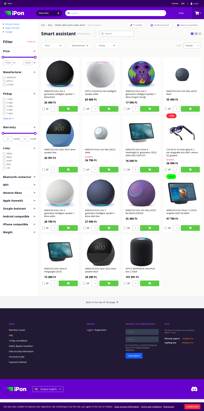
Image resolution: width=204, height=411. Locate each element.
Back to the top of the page (100, 302)
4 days (10, 109)
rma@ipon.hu (188, 338)
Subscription (134, 355)
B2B (182, 3)
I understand (192, 406)
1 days (10, 99)
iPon (43, 25)
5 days (10, 113)
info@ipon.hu (187, 343)
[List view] (200, 34)
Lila (8, 167)
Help (167, 324)
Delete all (31, 42)
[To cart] (68, 109)
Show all (7, 118)
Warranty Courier (17, 330)
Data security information (21, 351)
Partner (175, 3)
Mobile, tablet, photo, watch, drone (70, 25)
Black (9, 157)
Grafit (9, 160)
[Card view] (192, 34)
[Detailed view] (196, 34)
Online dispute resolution (21, 346)
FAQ (11, 335)
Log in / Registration (96, 330)
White (9, 153)
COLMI (10, 84)
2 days (10, 102)
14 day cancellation (18, 340)
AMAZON (11, 77)
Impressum (168, 406)
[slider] (2, 57)
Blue (9, 164)
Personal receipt (16, 356)
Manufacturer (78, 45)
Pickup (102, 45)
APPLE (10, 81)
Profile (91, 324)
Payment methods (18, 362)
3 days (10, 106)
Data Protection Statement (137, 348)
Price (47, 45)
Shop (181, 13)
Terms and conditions (151, 406)
